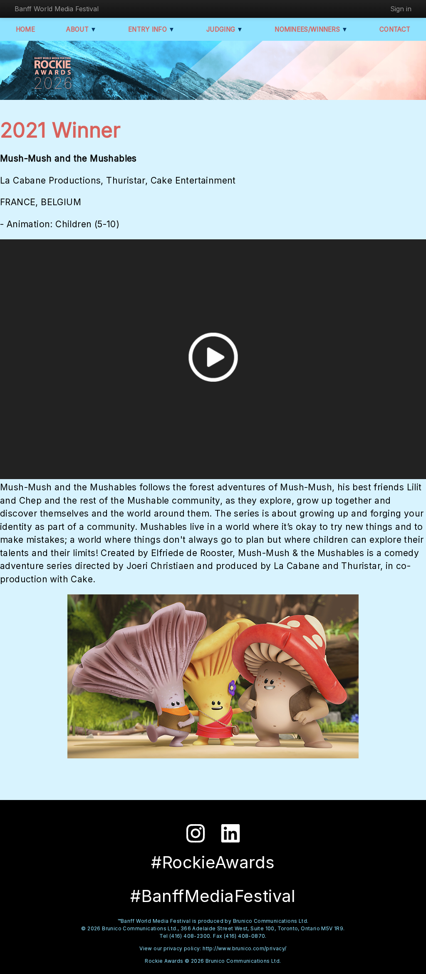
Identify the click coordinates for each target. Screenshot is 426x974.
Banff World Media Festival (57, 9)
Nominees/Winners (311, 29)
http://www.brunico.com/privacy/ (244, 948)
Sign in (400, 9)
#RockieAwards (213, 862)
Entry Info (151, 29)
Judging (224, 29)
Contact (394, 29)
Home (25, 29)
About (81, 29)
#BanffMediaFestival (213, 896)
